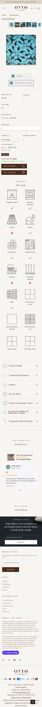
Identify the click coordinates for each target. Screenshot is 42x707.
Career (4, 609)
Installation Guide (7, 606)
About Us (5, 590)
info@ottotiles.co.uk (23, 692)
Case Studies (6, 611)
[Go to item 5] (34, 24)
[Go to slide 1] (19, 490)
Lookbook (4, 581)
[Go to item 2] (17, 24)
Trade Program (6, 584)
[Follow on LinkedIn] (20, 660)
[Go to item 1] (11, 24)
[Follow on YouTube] (14, 660)
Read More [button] (10, 486)
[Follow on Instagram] (3, 660)
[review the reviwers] (7, 472)
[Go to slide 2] (21, 490)
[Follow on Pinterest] (9, 660)
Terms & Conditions (7, 600)
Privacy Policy (6, 603)
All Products (5, 587)
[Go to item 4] (28, 24)
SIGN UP (21, 542)
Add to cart (10, 166)
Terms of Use (16, 697)
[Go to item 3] (23, 24)
